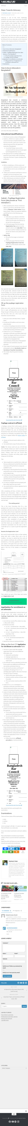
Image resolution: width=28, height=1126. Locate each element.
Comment (6, 943)
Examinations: (6, 64)
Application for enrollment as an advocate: (13, 59)
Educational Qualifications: (9, 50)
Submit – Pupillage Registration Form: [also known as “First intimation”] (13, 53)
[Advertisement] (14, 1044)
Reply (7, 924)
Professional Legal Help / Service (9, 1016)
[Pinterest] (22, 848)
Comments (7, 910)
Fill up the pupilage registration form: (13, 55)
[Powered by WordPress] (8, 1118)
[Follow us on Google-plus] (23, 983)
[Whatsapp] (5, 851)
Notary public (21, 435)
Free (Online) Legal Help (7, 1014)
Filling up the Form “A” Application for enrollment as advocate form (13, 61)
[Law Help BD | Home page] (10, 2)
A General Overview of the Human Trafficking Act (19, 895)
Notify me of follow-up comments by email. (12, 967)
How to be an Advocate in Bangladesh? (12, 49)
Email (16, 953)
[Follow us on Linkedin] (26, 983)
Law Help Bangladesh (12, 927)
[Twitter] (11, 848)
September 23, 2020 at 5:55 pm (15, 929)
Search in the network (6, 1018)
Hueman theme (22, 1118)
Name (5, 953)
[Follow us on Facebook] (18, 983)
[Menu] (26, 2)
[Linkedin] (17, 848)
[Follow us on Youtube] (21, 983)
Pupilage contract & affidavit (11, 57)
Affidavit (3, 437)
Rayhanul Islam (7, 13)
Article (3, 5)
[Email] (10, 851)
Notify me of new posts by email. (11, 972)
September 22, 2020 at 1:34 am (14, 916)
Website (5, 958)
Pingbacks (17, 910)
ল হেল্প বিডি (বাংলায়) (5, 1020)
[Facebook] (5, 848)
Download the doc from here (13, 420)
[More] (16, 851)
